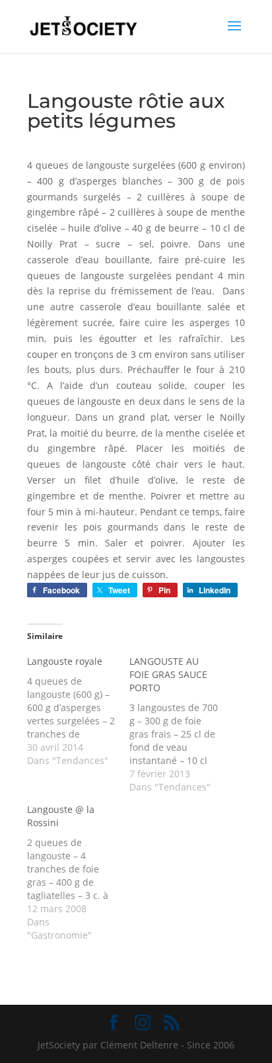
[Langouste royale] (78, 711)
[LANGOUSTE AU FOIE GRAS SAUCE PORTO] (180, 724)
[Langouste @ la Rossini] (78, 872)
